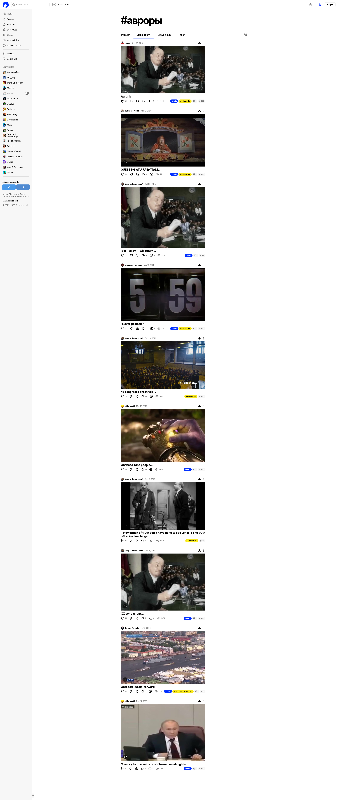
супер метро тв (132, 111)
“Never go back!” (132, 324)
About (5, 194)
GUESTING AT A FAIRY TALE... (140, 169)
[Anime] (16, 93)
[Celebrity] (16, 146)
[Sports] (16, 130)
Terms (5, 196)
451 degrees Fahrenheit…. (138, 391)
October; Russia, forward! (138, 687)
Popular (10, 19)
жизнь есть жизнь (133, 265)
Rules (19, 196)
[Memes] (16, 172)
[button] (245, 34)
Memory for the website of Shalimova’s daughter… (155, 764)
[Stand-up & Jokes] (16, 82)
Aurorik (126, 96)
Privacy (12, 196)
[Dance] (16, 162)
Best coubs (12, 29)
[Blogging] (16, 77)
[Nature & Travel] (16, 151)
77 (202, 255)
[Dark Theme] (310, 5)
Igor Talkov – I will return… (138, 250)
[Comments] (137, 101)
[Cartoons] (16, 109)
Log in (330, 4)
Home (9, 14)
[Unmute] (125, 162)
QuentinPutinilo (132, 628)
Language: (10, 201)
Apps (16, 194)
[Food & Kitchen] (16, 140)
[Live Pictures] (16, 119)
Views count (164, 34)
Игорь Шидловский (134, 184)
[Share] (199, 43)
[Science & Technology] (16, 135)
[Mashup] (16, 88)
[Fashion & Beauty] (16, 156)
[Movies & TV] (16, 98)
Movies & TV (185, 101)
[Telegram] (23, 187)
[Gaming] (16, 103)
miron (127, 43)
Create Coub (63, 4)
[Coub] (6, 5)
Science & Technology (183, 691)
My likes (10, 53)
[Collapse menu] (33, 795)
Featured (11, 24)
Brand (22, 194)
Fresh (182, 34)
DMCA (26, 196)
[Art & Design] (16, 114)
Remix (174, 101)
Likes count (143, 34)
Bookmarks (12, 59)
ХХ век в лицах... (132, 613)
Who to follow (13, 40)
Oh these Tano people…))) (138, 465)
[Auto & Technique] (16, 167)
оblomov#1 (130, 406)
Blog (11, 194)
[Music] (16, 125)
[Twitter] (9, 187)
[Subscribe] (27, 93)
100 (201, 101)
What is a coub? (14, 45)
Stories (10, 35)
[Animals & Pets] (16, 72)
